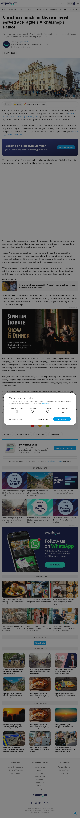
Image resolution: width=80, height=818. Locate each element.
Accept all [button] (62, 419)
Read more (46, 404)
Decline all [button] (43, 419)
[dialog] (40, 409)
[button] (15, 419)
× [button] (73, 395)
